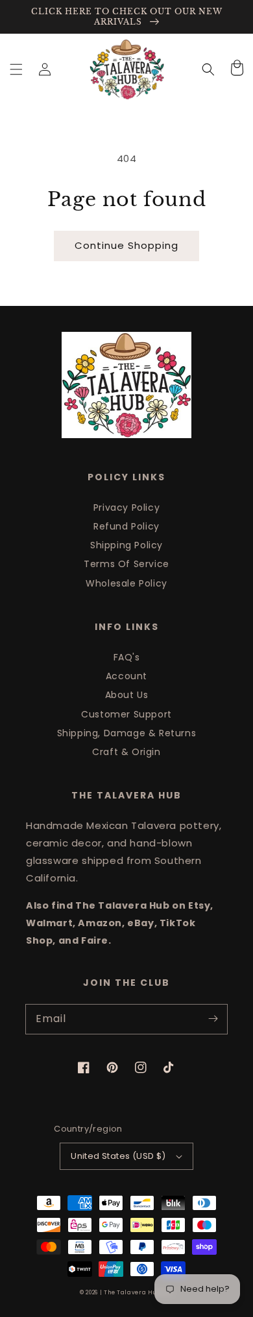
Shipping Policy (126, 545)
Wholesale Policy (126, 583)
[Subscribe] (213, 1019)
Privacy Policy (126, 507)
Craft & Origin (126, 751)
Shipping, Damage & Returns (127, 733)
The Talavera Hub (132, 1292)
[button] (16, 69)
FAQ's (127, 657)
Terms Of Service (126, 563)
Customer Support (126, 714)
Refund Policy (126, 526)
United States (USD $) (118, 1156)
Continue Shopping (126, 245)
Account (126, 676)
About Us (127, 694)
